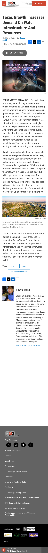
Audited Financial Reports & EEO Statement (22, 498)
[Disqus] (24, 393)
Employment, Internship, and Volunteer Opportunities (20, 514)
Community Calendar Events (16, 471)
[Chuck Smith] (8, 293)
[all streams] (44, 550)
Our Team (9, 487)
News (24, 266)
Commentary (10, 466)
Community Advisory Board (15, 493)
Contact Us (9, 477)
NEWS (12, 266)
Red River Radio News (19, 272)
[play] (3, 550)
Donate (40, 4)
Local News (9, 461)
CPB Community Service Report (17, 503)
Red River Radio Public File (15, 508)
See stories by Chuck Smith (28, 345)
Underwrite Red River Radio (15, 482)
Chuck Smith (23, 289)
